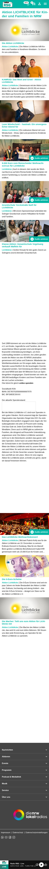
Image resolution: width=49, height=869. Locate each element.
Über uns (6, 797)
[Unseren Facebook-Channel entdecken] (10, 837)
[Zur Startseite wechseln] (7, 4)
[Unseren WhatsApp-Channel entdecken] (2, 837)
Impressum (5, 833)
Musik (4, 784)
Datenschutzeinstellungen (37, 833)
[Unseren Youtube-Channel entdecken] (6, 837)
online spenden (26, 383)
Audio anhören (39, 158)
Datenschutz (18, 833)
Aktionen (6, 757)
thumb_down (37, 864)
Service (5, 790)
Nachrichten (7, 750)
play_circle (41, 865)
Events (5, 763)
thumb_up (45, 864)
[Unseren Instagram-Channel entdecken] (13, 837)
